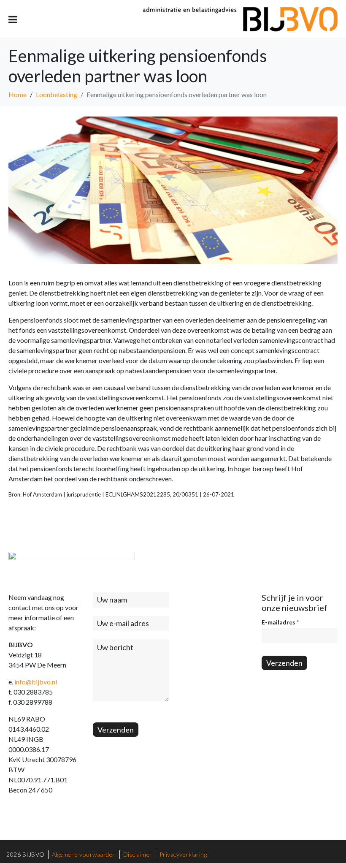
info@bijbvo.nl (35, 682)
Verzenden (115, 729)
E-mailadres (280, 622)
